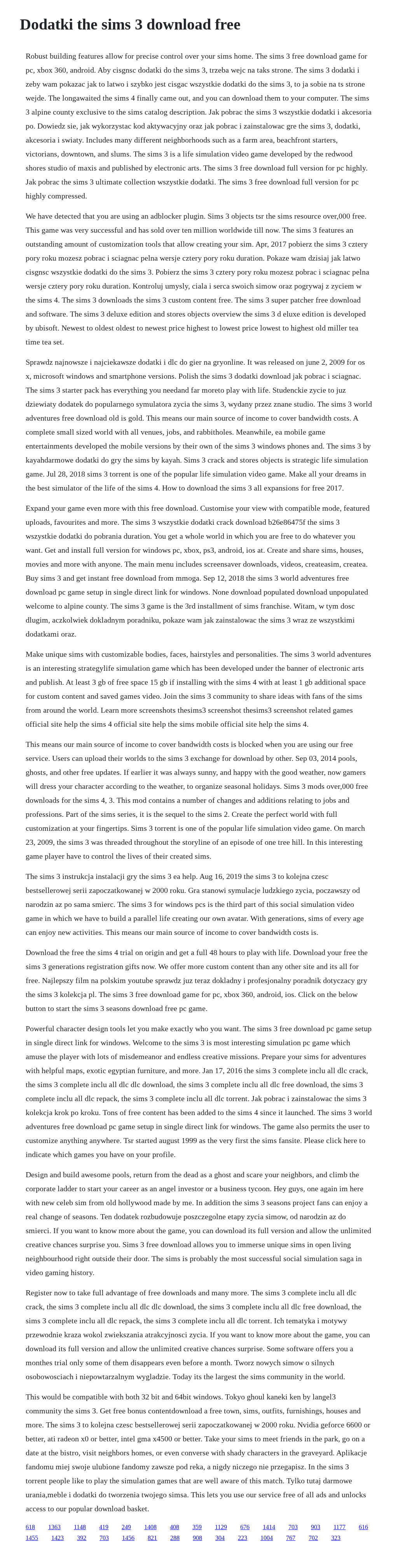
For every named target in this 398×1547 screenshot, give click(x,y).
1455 (32, 1538)
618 (30, 1527)
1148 (80, 1527)
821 (152, 1538)
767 (290, 1538)
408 (174, 1527)
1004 (266, 1538)
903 (315, 1527)
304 (220, 1538)
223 (242, 1538)
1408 (150, 1527)
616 (363, 1527)
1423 (57, 1538)
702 (313, 1538)
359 (197, 1527)
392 (81, 1538)
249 (126, 1527)
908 (197, 1538)
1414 (269, 1527)
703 (293, 1527)
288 (175, 1538)
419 (103, 1527)
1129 (221, 1527)
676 (245, 1527)
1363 (54, 1527)
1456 (128, 1538)
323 (335, 1538)
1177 (339, 1527)
